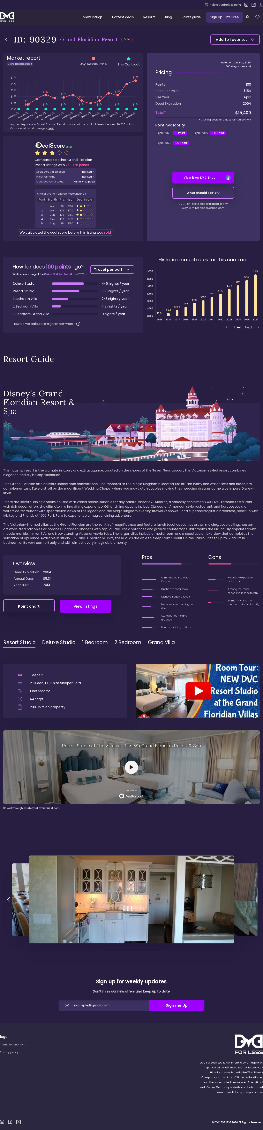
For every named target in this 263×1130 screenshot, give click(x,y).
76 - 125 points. (78, 165)
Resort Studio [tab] (19, 642)
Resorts (149, 17)
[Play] (197, 690)
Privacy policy (9, 1052)
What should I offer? (203, 193)
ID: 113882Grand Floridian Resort (65, 219)
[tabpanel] (131, 730)
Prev (237, 327)
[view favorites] (257, 17)
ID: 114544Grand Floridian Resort (65, 215)
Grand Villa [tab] (161, 642)
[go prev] (8, 900)
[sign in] (247, 17)
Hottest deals (123, 17)
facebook (253, 5)
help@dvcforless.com (225, 4)
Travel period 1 (108, 269)
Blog (168, 17)
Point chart (29, 606)
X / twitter (261, 5)
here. (51, 128)
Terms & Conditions (13, 1044)
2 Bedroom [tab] (127, 642)
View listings (93, 17)
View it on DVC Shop (200, 178)
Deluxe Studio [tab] (59, 642)
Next (248, 327)
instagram (246, 5)
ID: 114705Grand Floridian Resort (65, 223)
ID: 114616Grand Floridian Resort (65, 206)
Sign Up (224, 17)
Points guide (191, 17)
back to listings (5, 39)
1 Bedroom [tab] (95, 642)
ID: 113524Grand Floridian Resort (65, 210)
